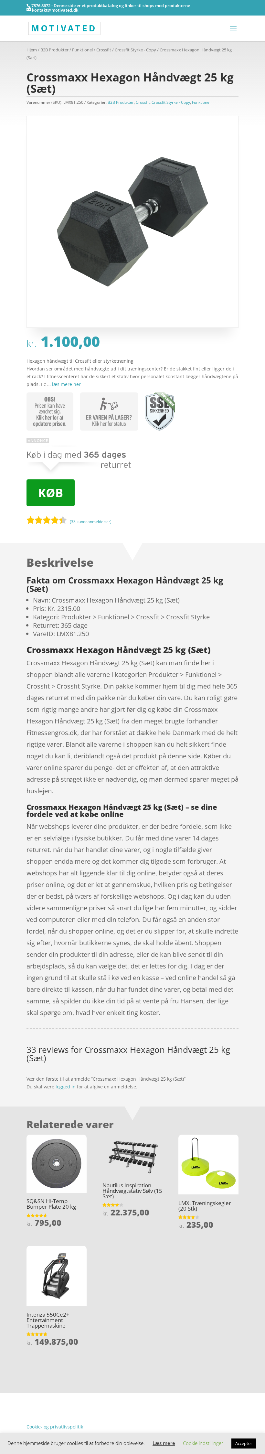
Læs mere (164, 1443)
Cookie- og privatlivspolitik (54, 1427)
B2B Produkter (54, 50)
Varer (32, 1407)
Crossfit (103, 50)
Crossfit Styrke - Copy (135, 50)
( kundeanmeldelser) (90, 521)
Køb (50, 493)
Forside (34, 1397)
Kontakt (34, 1417)
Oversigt (52, 1397)
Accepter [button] (243, 1443)
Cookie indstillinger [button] (203, 1443)
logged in (66, 1087)
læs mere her (66, 384)
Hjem (31, 50)
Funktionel (82, 50)
